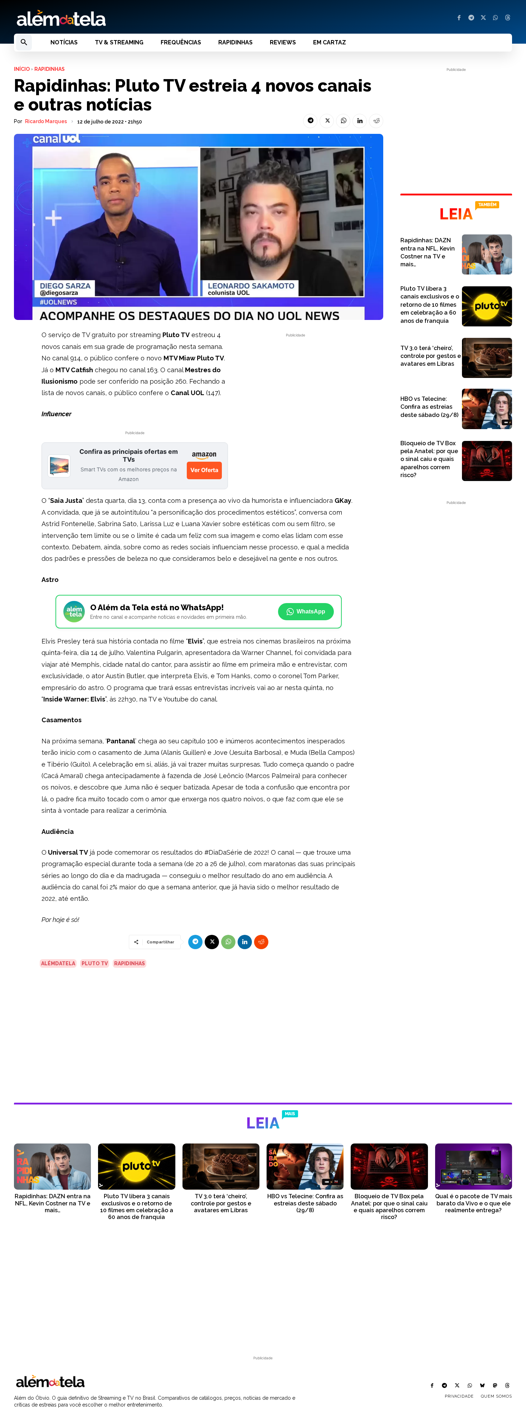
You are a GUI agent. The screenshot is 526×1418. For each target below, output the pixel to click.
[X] (483, 18)
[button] (24, 42)
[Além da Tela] (134, 18)
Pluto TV (95, 963)
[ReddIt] (376, 121)
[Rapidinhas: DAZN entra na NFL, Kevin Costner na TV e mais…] (487, 254)
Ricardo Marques (46, 121)
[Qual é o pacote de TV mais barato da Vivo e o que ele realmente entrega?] (473, 1166)
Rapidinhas (49, 69)
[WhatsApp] (495, 18)
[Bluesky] (482, 1385)
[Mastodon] (495, 1385)
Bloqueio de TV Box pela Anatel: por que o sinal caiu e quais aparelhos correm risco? (429, 459)
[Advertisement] (295, 389)
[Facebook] (459, 18)
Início (22, 69)
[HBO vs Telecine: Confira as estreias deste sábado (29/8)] (487, 409)
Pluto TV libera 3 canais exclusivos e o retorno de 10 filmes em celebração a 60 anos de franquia (429, 304)
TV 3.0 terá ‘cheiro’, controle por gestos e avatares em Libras (430, 356)
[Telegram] (471, 18)
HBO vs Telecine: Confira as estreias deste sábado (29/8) (429, 406)
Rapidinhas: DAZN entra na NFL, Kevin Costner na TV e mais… (53, 1203)
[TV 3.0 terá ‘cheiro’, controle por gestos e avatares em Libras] (487, 358)
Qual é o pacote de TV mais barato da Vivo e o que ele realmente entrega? (473, 1203)
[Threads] (507, 18)
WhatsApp (311, 611)
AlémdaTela (58, 963)
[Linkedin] (359, 121)
